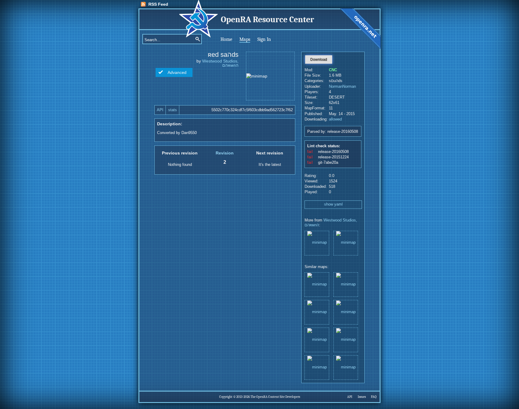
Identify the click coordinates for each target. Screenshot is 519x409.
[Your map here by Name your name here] (346, 311)
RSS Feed (158, 4)
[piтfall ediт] (317, 242)
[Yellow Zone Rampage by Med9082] (317, 339)
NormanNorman (342, 86)
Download (318, 59)
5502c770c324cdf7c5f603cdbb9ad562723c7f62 (252, 110)
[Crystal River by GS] (317, 311)
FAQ (374, 397)
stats (172, 110)
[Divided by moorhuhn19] (346, 284)
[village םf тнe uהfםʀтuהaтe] (346, 242)
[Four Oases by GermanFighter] (317, 367)
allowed (335, 119)
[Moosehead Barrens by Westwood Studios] (317, 284)
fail (310, 152)
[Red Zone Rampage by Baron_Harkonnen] (346, 339)
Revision (225, 153)
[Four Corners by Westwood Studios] (346, 367)
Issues (362, 397)
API (160, 110)
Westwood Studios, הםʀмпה (220, 63)
